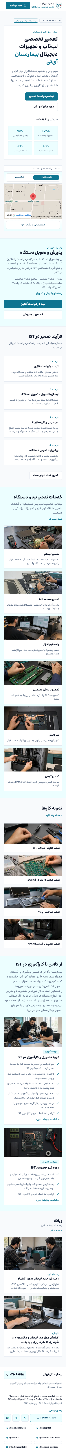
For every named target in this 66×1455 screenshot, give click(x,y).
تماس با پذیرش (33, 314)
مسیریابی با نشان (35, 225)
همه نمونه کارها (53, 815)
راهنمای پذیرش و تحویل (49, 293)
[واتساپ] (25, 1418)
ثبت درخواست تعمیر (41, 96)
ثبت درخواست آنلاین (33, 304)
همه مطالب (56, 1231)
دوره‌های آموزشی (43, 107)
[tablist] (33, 177)
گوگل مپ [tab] (19, 177)
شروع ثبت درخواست (45, 475)
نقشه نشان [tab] (46, 177)
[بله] (7, 1418)
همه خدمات (55, 519)
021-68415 (42, 120)
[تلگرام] (16, 1418)
